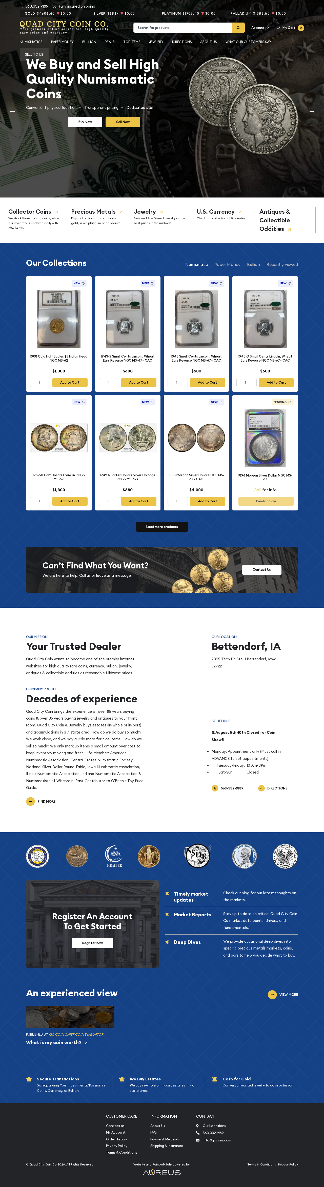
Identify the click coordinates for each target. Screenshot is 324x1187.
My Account (116, 1132)
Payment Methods (165, 1139)
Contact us (115, 1126)
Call (257, 489)
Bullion (89, 42)
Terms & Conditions (121, 1152)
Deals (110, 42)
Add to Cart (69, 382)
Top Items (131, 42)
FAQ (153, 1132)
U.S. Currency (216, 211)
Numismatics (31, 42)
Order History (116, 1139)
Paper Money (62, 42)
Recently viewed (282, 264)
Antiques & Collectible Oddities (274, 220)
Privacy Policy (116, 1146)
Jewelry (145, 211)
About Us (208, 42)
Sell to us (34, 54)
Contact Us (262, 569)
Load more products (162, 527)
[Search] (238, 28)
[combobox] (182, 28)
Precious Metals (93, 211)
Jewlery (156, 42)
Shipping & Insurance (166, 1146)
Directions (182, 42)
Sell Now (123, 122)
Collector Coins (29, 211)
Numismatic (196, 264)
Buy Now (85, 122)
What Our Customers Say (248, 42)
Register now (92, 943)
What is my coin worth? (54, 1042)
